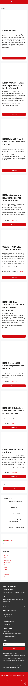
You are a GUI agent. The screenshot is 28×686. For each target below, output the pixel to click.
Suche (14, 488)
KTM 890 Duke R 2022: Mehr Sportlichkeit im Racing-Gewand (13, 85)
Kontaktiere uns (6, 624)
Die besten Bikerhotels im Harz (9, 636)
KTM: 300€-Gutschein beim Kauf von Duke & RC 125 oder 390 (13, 411)
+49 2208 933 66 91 (8, 616)
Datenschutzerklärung (17, 680)
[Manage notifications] (25, 683)
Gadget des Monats (8, 564)
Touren (5, 576)
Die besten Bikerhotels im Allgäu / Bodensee (12, 633)
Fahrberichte (14, 472)
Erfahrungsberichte (8, 560)
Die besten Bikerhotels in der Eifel (10, 634)
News (21, 52)
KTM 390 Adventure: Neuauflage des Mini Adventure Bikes (12, 198)
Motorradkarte (6, 631)
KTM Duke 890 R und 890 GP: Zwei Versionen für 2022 (13, 142)
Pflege (5, 569)
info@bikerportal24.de (9, 621)
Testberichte (6, 574)
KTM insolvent (9, 30)
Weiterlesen (14, 58)
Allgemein (6, 555)
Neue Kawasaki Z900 (15, 513)
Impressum (8, 680)
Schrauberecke (7, 572)
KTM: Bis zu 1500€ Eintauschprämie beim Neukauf (13, 366)
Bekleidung (6, 557)
